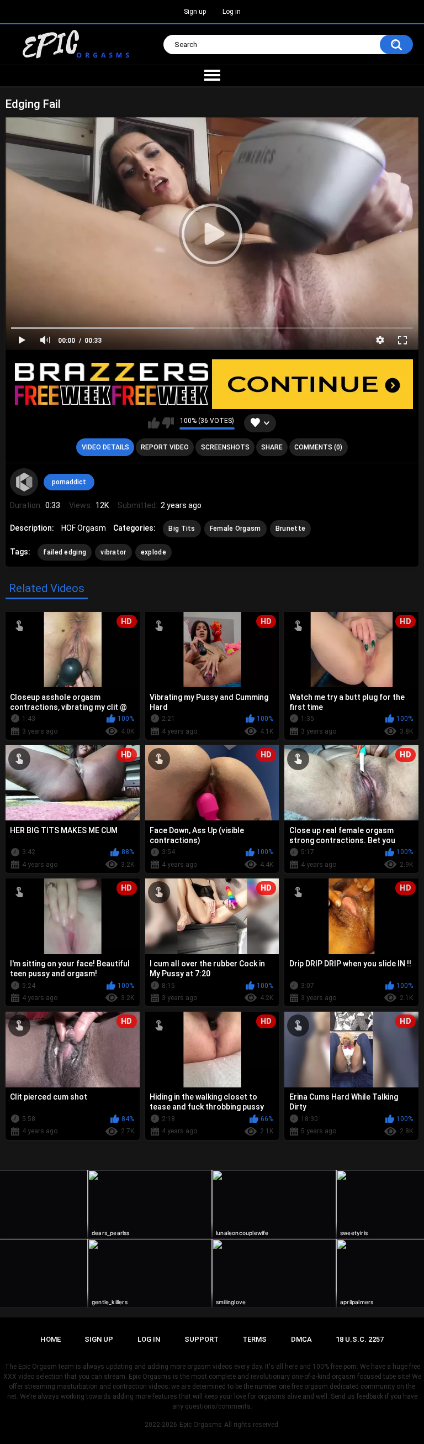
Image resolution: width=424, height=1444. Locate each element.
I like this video (154, 422)
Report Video (165, 447)
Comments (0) (318, 447)
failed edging (64, 552)
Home (50, 1339)
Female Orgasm (235, 528)
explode (153, 552)
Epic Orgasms (200, 1425)
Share (272, 447)
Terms (254, 1339)
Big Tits (181, 528)
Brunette (290, 528)
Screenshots (225, 447)
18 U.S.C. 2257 (360, 1339)
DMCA (301, 1339)
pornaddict (69, 482)
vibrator (113, 552)
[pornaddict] (24, 482)
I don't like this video (168, 422)
